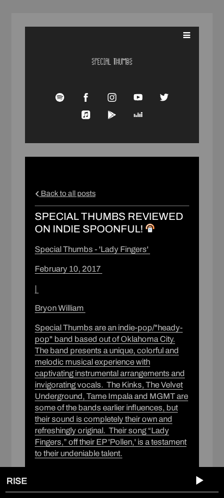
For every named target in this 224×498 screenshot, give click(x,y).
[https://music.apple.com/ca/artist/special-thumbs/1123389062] (86, 114)
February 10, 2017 (68, 269)
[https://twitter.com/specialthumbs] (164, 97)
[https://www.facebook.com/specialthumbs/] (86, 97)
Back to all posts (67, 193)
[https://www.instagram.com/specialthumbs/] (112, 97)
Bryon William (60, 308)
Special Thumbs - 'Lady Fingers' (92, 249)
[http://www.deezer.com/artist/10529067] (138, 114)
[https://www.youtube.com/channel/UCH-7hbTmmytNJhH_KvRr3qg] (138, 97)
